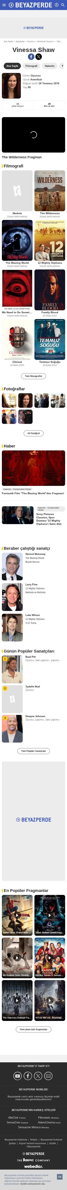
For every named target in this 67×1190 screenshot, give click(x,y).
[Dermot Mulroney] (12, 567)
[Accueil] (30, 5)
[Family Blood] (49, 289)
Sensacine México (29, 1127)
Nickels (17, 213)
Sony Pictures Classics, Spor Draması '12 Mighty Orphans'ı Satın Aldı (48, 519)
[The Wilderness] (49, 190)
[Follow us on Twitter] (38, 1076)
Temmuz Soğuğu (49, 361)
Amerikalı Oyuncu (45, 41)
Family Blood (50, 312)
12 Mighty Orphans (50, 262)
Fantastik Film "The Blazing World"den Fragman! (33, 493)
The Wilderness (50, 213)
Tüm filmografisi (33, 376)
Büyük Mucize (32, 562)
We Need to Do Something (17, 312)
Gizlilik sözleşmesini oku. (33, 1184)
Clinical (17, 361)
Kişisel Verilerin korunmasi (32, 1143)
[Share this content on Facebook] (31, 56)
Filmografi (13, 166)
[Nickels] (17, 190)
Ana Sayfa (8, 41)
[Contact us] (49, 1076)
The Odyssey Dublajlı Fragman (18, 1017)
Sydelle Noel (32, 686)
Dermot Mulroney (35, 554)
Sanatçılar (20, 41)
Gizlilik (52, 1143)
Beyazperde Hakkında (16, 1139)
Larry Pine (31, 584)
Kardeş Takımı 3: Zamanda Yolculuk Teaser (50, 975)
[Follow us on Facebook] (28, 1076)
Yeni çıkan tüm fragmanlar (33, 1029)
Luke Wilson (32, 615)
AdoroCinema (46, 1122)
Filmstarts (44, 1117)
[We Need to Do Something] (17, 289)
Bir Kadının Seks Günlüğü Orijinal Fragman (18, 975)
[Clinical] (17, 339)
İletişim (33, 1139)
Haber (9, 446)
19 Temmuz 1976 (49, 83)
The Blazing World (17, 262)
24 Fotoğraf (34, 433)
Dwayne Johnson (35, 716)
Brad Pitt (30, 657)
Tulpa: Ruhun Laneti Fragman (50, 932)
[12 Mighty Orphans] (49, 240)
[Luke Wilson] (12, 628)
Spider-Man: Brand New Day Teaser (18, 932)
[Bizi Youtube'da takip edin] (18, 1076)
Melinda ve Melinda (35, 592)
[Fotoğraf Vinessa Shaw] (9, 400)
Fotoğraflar (14, 389)
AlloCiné (13, 1117)
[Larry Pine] (12, 597)
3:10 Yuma (30, 623)
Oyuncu (31, 41)
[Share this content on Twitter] (38, 56)
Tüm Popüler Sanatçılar (33, 751)
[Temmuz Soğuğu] (49, 339)
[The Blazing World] (17, 240)
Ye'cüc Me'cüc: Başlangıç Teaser (50, 1017)
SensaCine (13, 1122)
